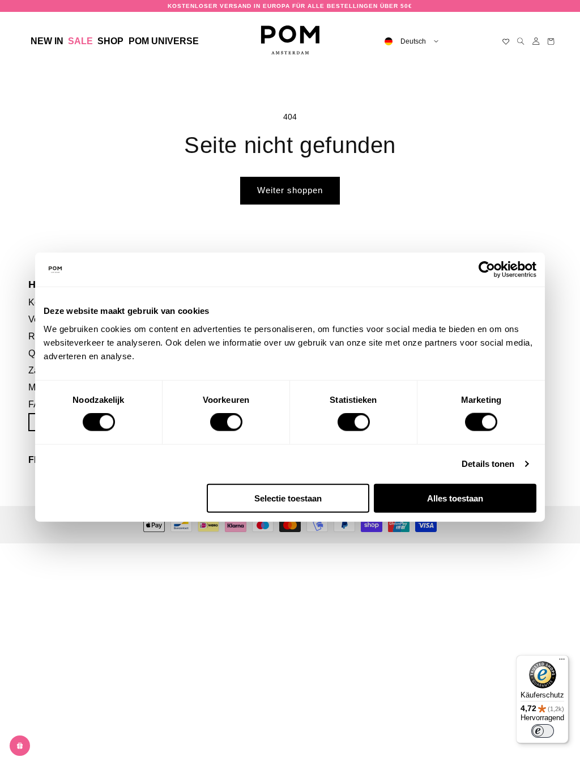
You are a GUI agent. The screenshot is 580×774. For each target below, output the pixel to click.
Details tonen (488, 464)
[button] (110, 41)
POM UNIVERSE (164, 41)
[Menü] (562, 662)
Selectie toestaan (288, 498)
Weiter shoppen (290, 190)
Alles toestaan (455, 498)
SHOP (110, 41)
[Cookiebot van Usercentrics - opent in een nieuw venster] (486, 269)
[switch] (226, 422)
